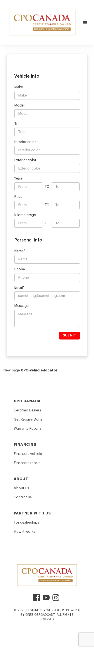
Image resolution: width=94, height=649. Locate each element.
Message (21, 306)
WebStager (55, 610)
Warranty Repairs (28, 428)
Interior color (25, 142)
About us (21, 488)
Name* (19, 251)
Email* (19, 287)
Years (18, 178)
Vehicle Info (26, 76)
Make (18, 87)
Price (18, 196)
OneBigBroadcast (40, 614)
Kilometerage (25, 215)
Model (19, 105)
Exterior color (25, 160)
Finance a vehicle (28, 454)
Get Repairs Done (28, 419)
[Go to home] (42, 22)
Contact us (23, 497)
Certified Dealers (27, 410)
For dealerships (26, 522)
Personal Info (28, 240)
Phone (19, 269)
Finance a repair (27, 463)
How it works (24, 531)
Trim (17, 123)
